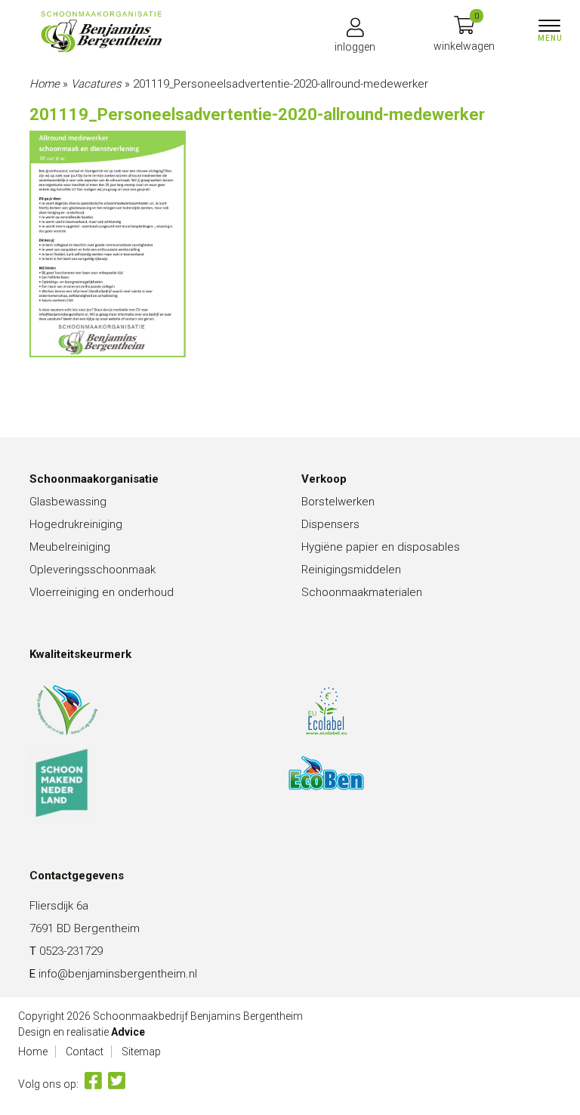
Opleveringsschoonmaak (92, 569)
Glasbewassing (67, 501)
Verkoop (324, 479)
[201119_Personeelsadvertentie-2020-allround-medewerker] (101, 32)
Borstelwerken (338, 501)
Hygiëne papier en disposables (380, 547)
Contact (84, 1052)
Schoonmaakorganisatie (94, 479)
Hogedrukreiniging (75, 524)
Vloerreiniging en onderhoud (101, 592)
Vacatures (96, 84)
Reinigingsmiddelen (351, 569)
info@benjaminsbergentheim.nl (118, 974)
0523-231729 (71, 951)
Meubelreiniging (69, 547)
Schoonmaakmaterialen (361, 592)
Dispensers (330, 524)
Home (44, 84)
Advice (128, 1032)
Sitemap (141, 1052)
